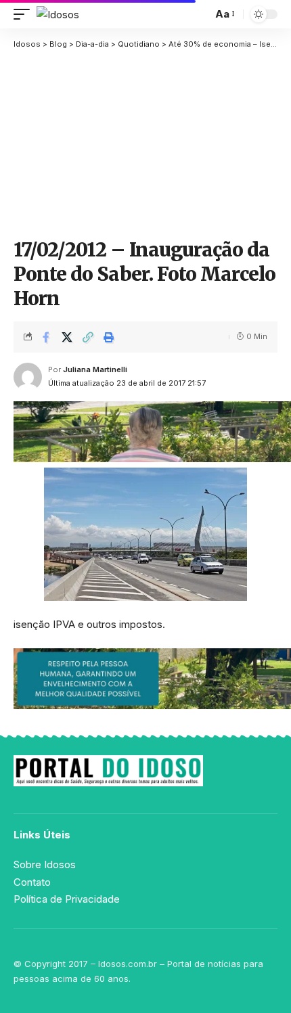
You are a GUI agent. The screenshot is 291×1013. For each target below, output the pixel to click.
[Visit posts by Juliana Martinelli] (28, 377)
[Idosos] (58, 14)
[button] (25, 14)
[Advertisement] (145, 142)
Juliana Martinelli (95, 369)
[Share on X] (67, 337)
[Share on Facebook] (46, 337)
